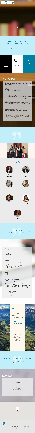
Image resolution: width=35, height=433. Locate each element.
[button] (32, 2)
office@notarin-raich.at (18, 389)
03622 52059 (15, 426)
